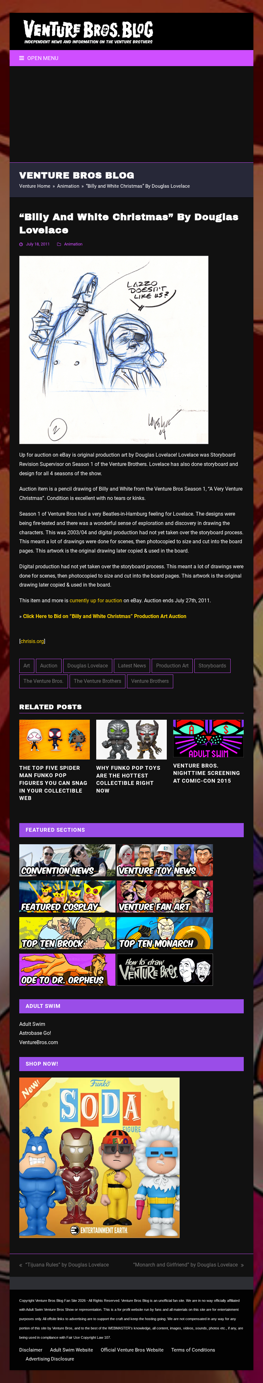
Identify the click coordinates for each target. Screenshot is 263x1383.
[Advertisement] (131, 114)
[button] (38, 58)
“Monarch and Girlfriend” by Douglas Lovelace (185, 1266)
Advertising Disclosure (50, 1359)
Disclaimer (30, 1350)
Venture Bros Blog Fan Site (56, 1300)
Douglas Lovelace (87, 666)
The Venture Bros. (43, 681)
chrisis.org (32, 641)
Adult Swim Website (71, 1350)
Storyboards (212, 666)
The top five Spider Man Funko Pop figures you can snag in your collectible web (53, 783)
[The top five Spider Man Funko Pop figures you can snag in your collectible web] (54, 739)
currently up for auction (96, 600)
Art (26, 666)
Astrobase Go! (35, 1033)
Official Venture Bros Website (132, 1350)
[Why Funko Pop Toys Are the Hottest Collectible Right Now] (131, 739)
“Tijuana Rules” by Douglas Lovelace (64, 1266)
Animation (73, 244)
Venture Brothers (150, 681)
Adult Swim (32, 1024)
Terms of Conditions (193, 1350)
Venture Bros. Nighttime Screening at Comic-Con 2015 (206, 773)
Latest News (132, 666)
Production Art (172, 666)
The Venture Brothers (97, 681)
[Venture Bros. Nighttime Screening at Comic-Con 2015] (208, 738)
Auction (48, 666)
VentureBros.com (38, 1042)
